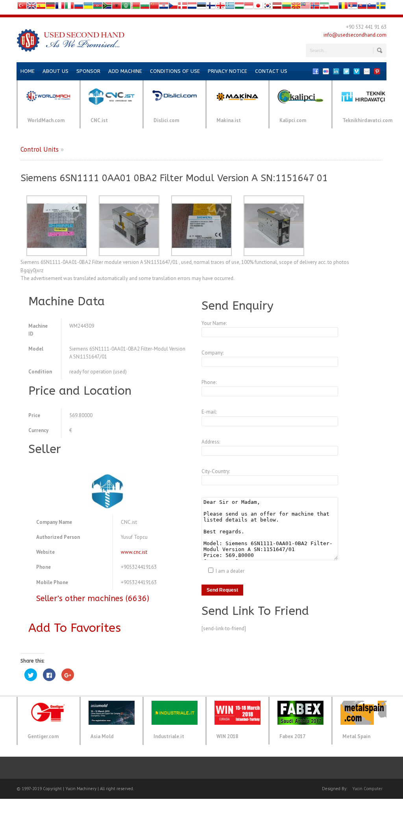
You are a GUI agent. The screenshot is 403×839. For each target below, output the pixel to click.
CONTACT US (271, 71)
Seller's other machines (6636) (92, 598)
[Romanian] (343, 7)
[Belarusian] (135, 7)
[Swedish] (381, 7)
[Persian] (324, 7)
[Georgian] (220, 7)
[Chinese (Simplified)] (154, 7)
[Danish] (182, 7)
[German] (50, 7)
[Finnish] (211, 7)
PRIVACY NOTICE (227, 71)
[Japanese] (258, 7)
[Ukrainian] (88, 7)
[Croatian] (163, 7)
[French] (60, 7)
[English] (31, 7)
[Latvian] (277, 7)
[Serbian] (352, 7)
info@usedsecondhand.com (355, 35)
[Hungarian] (239, 7)
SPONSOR (88, 71)
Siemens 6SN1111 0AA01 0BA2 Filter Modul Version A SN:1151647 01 (174, 178)
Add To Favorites (74, 628)
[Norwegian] (315, 7)
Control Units (39, 149)
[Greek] (230, 7)
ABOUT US (55, 71)
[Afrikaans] (107, 7)
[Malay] (305, 7)
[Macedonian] (296, 7)
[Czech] (173, 7)
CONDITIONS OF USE (175, 71)
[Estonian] (201, 7)
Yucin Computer (367, 788)
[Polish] (333, 7)
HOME (27, 71)
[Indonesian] (248, 7)
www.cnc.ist (134, 552)
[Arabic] (126, 7)
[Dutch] (192, 7)
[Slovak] (362, 7)
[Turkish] (22, 7)
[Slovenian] (371, 7)
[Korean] (267, 7)
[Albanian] (116, 7)
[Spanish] (41, 7)
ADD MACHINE (125, 71)
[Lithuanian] (286, 7)
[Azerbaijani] (97, 7)
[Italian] (69, 7)
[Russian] (78, 7)
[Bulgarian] (145, 7)
